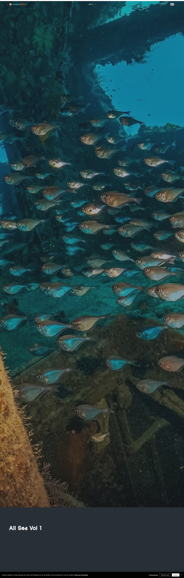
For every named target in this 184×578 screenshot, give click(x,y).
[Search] (162, 4)
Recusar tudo (165, 575)
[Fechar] (182, 574)
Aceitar (176, 575)
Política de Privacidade (81, 575)
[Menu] (172, 4)
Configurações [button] (153, 575)
